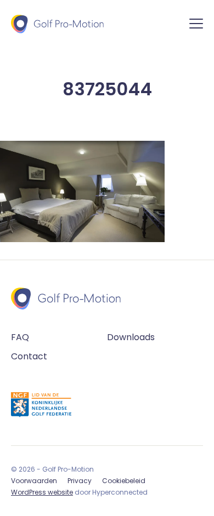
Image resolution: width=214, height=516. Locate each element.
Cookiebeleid (123, 480)
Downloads (131, 337)
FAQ (20, 337)
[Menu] (196, 25)
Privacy (79, 480)
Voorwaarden (34, 480)
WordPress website (42, 492)
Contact (29, 356)
